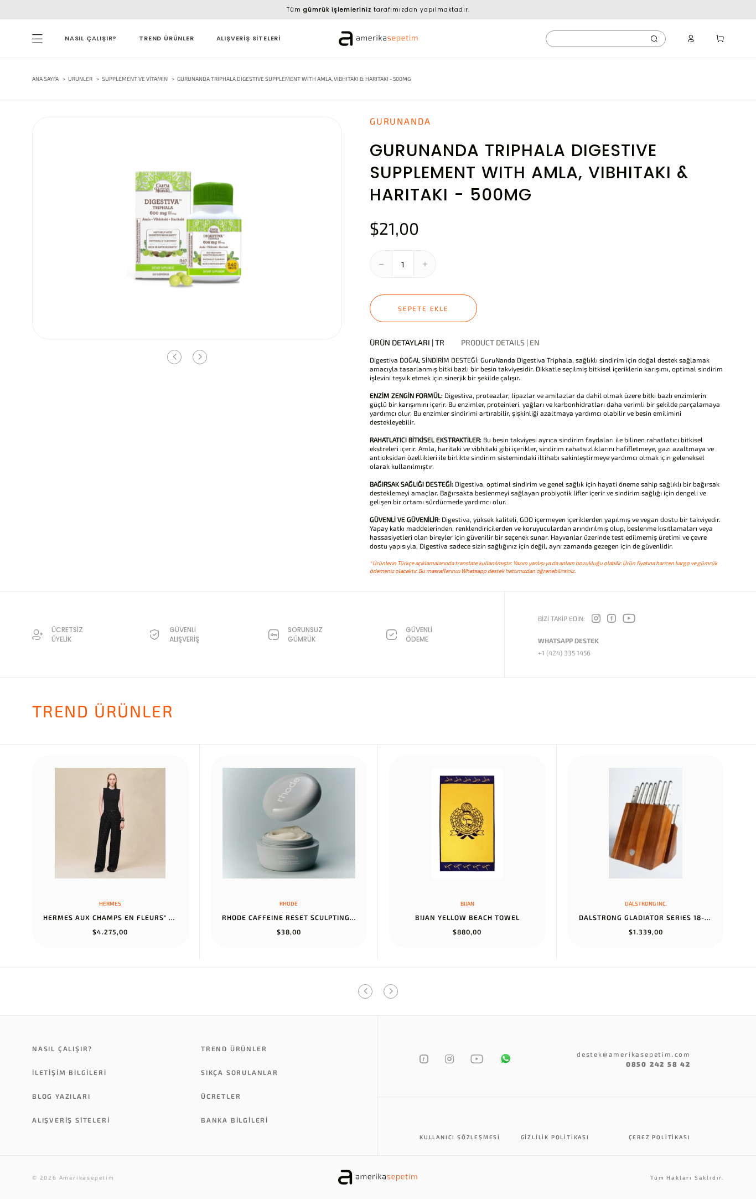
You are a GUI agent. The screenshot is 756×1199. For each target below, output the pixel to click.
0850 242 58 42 (658, 1064)
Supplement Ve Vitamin (135, 78)
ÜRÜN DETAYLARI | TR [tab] (407, 343)
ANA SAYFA (45, 78)
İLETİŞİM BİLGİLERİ (69, 1072)
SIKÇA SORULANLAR (239, 1072)
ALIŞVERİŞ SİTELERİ (248, 38)
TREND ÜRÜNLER (166, 38)
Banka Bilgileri (234, 1120)
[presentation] (174, 357)
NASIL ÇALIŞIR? (91, 38)
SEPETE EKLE (423, 308)
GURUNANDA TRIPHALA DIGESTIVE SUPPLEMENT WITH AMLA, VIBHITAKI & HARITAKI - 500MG (294, 78)
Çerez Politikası (660, 1137)
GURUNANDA (400, 121)
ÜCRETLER (221, 1096)
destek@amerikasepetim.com (634, 1054)
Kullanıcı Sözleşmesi (460, 1137)
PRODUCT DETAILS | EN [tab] (500, 343)
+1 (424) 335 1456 (564, 652)
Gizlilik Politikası (555, 1137)
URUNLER (80, 78)
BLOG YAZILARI (61, 1096)
